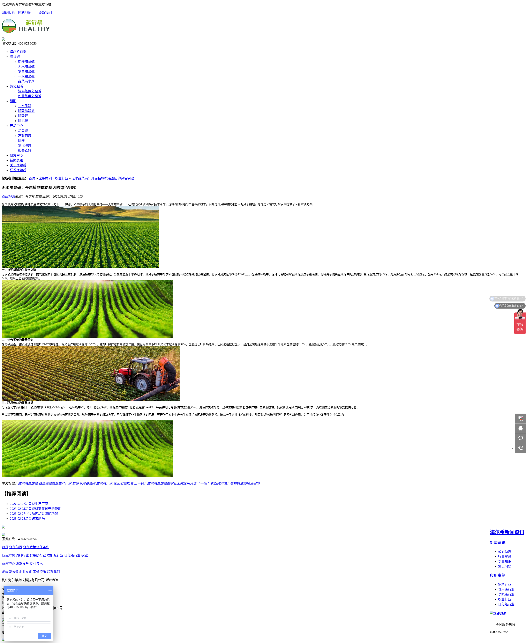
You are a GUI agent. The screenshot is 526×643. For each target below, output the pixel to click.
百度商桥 (520, 418)
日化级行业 (506, 604)
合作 (5, 547)
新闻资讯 (16, 160)
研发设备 (22, 563)
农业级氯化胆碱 (29, 96)
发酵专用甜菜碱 (83, 483)
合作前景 (15, 547)
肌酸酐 (23, 116)
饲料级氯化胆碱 (29, 91)
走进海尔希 (10, 572)
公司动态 (504, 551)
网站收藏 (8, 12)
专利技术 (36, 563)
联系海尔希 (18, 170)
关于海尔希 (18, 165)
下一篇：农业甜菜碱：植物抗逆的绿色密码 (228, 483)
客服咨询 (520, 438)
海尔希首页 (18, 51)
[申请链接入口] (3, 640)
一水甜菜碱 (26, 76)
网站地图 (24, 12)
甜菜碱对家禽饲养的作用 (35, 508)
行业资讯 (504, 556)
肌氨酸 (23, 121)
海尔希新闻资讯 (507, 532)
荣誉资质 (39, 572)
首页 (32, 178)
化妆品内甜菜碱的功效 (34, 513)
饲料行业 (504, 584)
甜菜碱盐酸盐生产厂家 (55, 483)
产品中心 (16, 125)
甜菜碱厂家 (104, 483)
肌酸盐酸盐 (26, 111)
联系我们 (45, 12)
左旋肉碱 (24, 135)
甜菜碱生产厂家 (29, 503)
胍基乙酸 (24, 150)
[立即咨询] (498, 613)
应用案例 (45, 178)
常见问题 (504, 566)
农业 (84, 555)
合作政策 (29, 547)
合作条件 (42, 547)
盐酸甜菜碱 (26, 61)
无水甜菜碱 (26, 66)
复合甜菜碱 (26, 71)
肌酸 (13, 101)
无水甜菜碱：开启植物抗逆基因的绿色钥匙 (103, 178)
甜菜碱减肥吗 (27, 518)
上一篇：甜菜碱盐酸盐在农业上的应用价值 (165, 483)
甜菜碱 (15, 56)
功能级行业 (506, 594)
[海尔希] (26, 30)
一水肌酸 (24, 106)
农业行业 (61, 178)
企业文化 (25, 572)
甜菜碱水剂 (26, 81)
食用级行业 (506, 589)
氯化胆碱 (16, 86)
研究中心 (16, 155)
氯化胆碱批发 (123, 483)
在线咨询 (520, 428)
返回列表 (8, 196)
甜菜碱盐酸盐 (28, 483)
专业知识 (504, 561)
